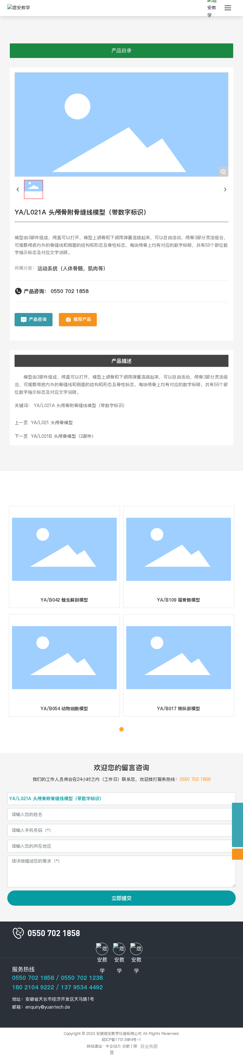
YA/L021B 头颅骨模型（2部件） (63, 436)
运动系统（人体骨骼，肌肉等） (72, 268)
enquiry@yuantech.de (47, 1007)
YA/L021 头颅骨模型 (52, 422)
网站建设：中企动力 (104, 1046)
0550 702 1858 (70, 291)
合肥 (126, 1046)
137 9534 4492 (82, 987)
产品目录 (121, 50)
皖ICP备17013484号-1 (121, 1039)
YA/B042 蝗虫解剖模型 (64, 600)
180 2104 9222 (33, 987)
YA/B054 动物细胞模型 (64, 708)
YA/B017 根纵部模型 (178, 708)
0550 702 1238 (82, 978)
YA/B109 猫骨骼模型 (178, 600)
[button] (114, 729)
